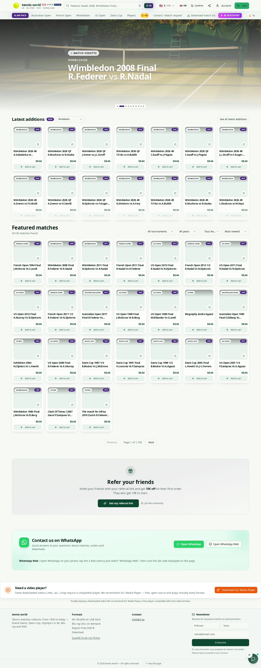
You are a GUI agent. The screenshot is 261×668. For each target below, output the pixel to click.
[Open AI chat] (253, 659)
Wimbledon (83, 15)
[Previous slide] (7, 65)
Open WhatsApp (191, 544)
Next (151, 442)
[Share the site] (209, 5)
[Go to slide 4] (128, 106)
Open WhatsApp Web (226, 544)
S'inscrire (220, 642)
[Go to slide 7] (136, 106)
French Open (63, 15)
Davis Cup (116, 15)
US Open (100, 15)
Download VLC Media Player (238, 590)
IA (150, 5)
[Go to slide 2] (121, 106)
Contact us (138, 619)
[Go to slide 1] (117, 106)
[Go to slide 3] (126, 106)
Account (226, 5)
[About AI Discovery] (244, 15)
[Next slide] (254, 65)
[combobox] (70, 119)
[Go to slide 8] (138, 106)
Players (131, 15)
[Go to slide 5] (131, 106)
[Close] (249, 655)
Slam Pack (20, 15)
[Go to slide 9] (141, 106)
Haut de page (154, 663)
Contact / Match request (167, 15)
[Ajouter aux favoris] (38, 144)
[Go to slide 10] (143, 106)
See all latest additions (233, 119)
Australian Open (41, 15)
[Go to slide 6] (133, 106)
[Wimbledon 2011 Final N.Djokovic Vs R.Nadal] (130, 65)
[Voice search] (139, 5)
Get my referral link (121, 503)
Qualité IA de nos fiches (86, 638)
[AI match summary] (27, 130)
